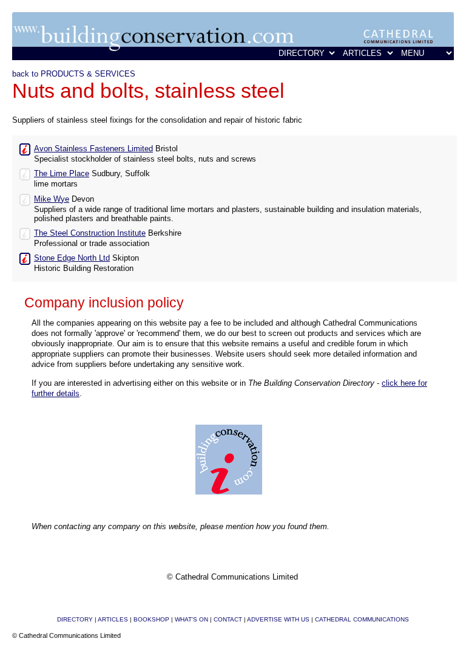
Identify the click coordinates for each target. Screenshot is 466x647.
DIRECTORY (75, 619)
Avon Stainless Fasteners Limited (93, 148)
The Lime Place (61, 173)
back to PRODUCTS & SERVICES (73, 73)
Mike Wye (51, 199)
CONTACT (228, 619)
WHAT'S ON (191, 619)
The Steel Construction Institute (90, 233)
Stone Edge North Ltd (72, 257)
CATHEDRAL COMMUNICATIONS (362, 619)
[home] (233, 57)
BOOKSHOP (151, 619)
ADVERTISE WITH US (278, 619)
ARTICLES (113, 619)
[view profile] (25, 147)
